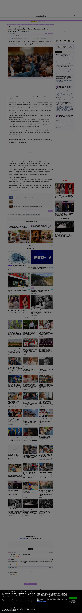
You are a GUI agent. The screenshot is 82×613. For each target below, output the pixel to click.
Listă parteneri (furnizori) (41, 601)
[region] (41, 601)
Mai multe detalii (8, 597)
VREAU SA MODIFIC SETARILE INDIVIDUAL (73, 601)
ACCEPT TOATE (73, 598)
